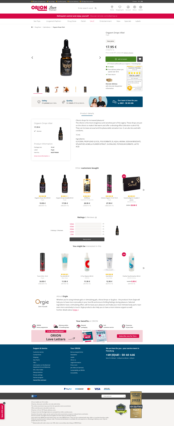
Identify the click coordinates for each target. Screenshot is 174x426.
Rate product (87, 239)
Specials (127, 21)
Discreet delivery (73, 1)
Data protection (38, 372)
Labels (138, 21)
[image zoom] (66, 57)
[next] (143, 190)
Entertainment (106, 21)
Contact (135, 1)
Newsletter (73, 355)
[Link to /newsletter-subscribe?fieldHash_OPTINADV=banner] (87, 336)
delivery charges (128, 53)
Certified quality (61, 1)
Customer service (38, 352)
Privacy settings (37, 375)
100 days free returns (87, 1)
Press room (73, 365)
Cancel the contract (39, 380)
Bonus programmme (76, 352)
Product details (87, 113)
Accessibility (74, 373)
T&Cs (34, 362)
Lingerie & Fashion (53, 21)
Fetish (83, 21)
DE (139, 1)
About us (73, 360)
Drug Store (71, 21)
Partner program (38, 377)
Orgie (107, 35)
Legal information (75, 362)
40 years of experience (39, 1)
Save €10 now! (2, 411)
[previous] (31, 190)
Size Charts (36, 360)
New (118, 21)
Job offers (77, 367)
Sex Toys (37, 21)
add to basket (122, 59)
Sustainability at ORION (77, 370)
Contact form (37, 355)
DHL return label (38, 370)
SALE (92, 21)
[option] (66, 57)
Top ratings (51, 1)
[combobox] (81, 8)
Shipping (35, 357)
